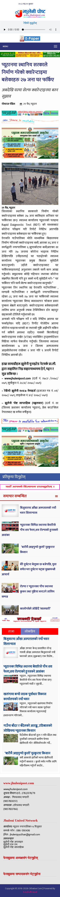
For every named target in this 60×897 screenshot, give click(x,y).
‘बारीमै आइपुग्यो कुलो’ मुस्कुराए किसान (27, 753)
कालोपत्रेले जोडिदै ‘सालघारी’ (35, 608)
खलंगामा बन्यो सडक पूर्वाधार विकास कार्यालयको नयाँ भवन (25, 696)
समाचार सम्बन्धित (15, 496)
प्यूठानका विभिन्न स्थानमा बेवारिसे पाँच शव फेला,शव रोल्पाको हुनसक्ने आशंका (30, 530)
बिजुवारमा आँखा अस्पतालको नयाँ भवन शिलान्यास (26, 641)
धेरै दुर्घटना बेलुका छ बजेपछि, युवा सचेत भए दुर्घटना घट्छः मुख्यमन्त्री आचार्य (29, 569)
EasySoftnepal (30, 892)
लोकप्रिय (30, 631)
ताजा (11, 631)
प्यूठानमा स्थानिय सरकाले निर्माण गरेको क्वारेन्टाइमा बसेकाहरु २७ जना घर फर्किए (28, 72)
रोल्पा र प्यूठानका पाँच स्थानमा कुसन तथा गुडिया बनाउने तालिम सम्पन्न (28, 591)
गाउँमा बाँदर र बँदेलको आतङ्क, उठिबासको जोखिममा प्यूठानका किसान (28, 728)
